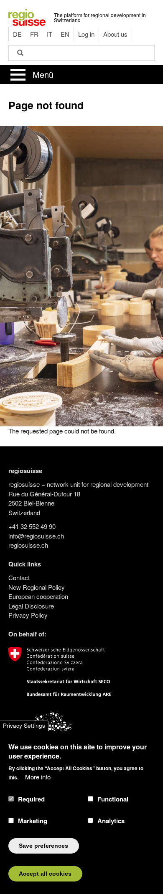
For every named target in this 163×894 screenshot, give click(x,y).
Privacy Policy (28, 615)
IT (49, 34)
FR (34, 34)
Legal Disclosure (31, 605)
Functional (112, 799)
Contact (19, 577)
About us (115, 34)
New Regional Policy (36, 587)
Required (31, 799)
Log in (86, 34)
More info (38, 776)
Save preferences (43, 846)
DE (17, 34)
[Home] (27, 16)
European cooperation (38, 596)
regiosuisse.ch (28, 545)
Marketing (32, 820)
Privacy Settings (24, 726)
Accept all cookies (45, 874)
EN (65, 34)
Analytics (111, 820)
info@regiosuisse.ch (36, 535)
